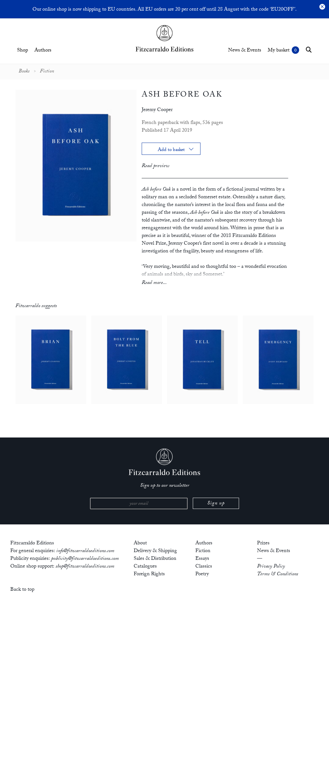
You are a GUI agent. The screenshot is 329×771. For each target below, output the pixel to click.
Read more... (154, 283)
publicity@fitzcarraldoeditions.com (85, 559)
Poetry (202, 574)
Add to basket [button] (171, 150)
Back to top (22, 590)
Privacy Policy (271, 566)
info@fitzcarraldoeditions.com (85, 551)
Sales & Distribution (155, 559)
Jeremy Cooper (157, 110)
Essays (202, 559)
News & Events (244, 50)
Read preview (155, 166)
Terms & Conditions (277, 574)
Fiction (47, 72)
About (140, 543)
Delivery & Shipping (155, 551)
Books (24, 72)
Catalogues (145, 566)
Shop (22, 50)
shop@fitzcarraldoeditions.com (85, 566)
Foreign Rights (149, 574)
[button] (309, 49)
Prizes (263, 543)
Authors (42, 50)
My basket (278, 50)
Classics (203, 566)
